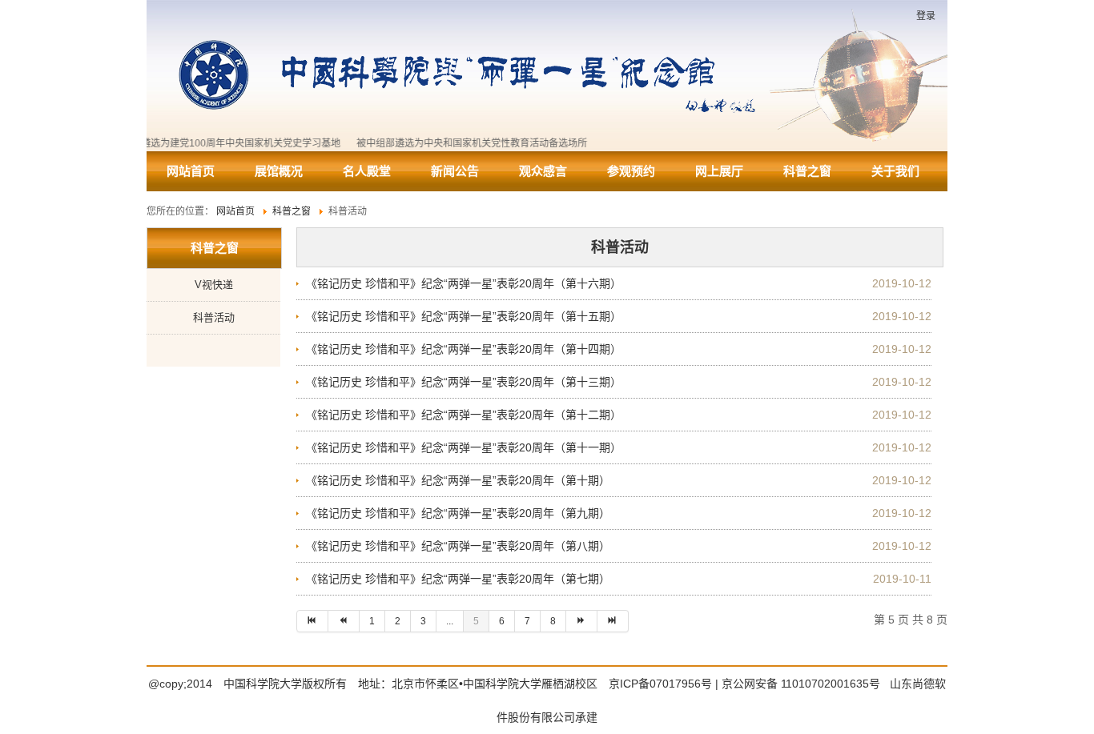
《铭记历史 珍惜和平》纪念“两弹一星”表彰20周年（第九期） (458, 513)
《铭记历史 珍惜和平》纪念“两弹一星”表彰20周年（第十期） (458, 480)
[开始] (312, 621)
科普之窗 (807, 171)
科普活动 (214, 317)
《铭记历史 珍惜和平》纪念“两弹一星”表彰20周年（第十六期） (463, 283)
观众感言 (543, 171)
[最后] (613, 621)
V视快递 (214, 285)
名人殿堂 (367, 171)
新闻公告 (455, 171)
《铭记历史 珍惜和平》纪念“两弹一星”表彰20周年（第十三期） (463, 381)
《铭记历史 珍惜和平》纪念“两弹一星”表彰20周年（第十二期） (463, 414)
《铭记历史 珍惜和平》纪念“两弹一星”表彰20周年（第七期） (458, 578)
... (449, 621)
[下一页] (581, 621)
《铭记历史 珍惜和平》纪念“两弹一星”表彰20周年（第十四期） (463, 349)
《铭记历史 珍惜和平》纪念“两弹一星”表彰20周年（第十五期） (463, 316)
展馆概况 (279, 171)
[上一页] (344, 621)
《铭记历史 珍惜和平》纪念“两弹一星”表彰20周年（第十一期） (463, 447)
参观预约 (631, 171)
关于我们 (895, 171)
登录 (925, 16)
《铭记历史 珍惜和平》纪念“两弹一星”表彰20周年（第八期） (458, 545)
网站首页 (191, 171)
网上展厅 (719, 171)
